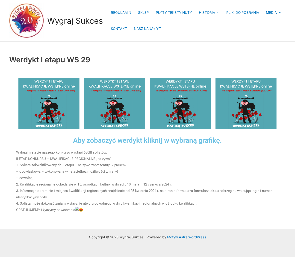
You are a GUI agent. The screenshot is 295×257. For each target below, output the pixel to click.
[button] (217, 13)
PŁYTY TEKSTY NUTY (174, 12)
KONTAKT (119, 28)
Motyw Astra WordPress (186, 237)
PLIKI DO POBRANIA (242, 12)
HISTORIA (207, 12)
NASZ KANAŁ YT (147, 28)
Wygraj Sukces (75, 21)
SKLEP (143, 12)
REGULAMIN (121, 12)
